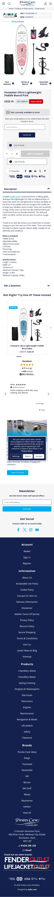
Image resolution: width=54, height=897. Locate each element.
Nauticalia (27, 770)
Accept (39, 456)
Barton (27, 782)
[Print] (35, 171)
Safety (27, 731)
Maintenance (27, 713)
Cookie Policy (27, 589)
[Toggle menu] (3, 3)
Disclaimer (27, 607)
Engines (27, 707)
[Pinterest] (45, 171)
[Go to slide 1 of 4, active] (19, 356)
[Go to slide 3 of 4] (29, 356)
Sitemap (27, 656)
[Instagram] (31, 530)
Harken (27, 806)
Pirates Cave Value (27, 751)
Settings (16, 456)
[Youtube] (37, 530)
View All (27, 812)
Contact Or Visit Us (27, 595)
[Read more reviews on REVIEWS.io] (27, 374)
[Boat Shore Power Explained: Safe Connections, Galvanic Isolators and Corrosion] (27, 431)
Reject (28, 456)
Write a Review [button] (18, 22)
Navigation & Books (27, 719)
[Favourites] (27, 337)
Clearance (27, 737)
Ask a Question (12, 285)
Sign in (27, 557)
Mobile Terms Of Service (27, 614)
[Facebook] (25, 171)
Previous (3, 327)
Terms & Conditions (27, 638)
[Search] (9, 3)
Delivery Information (27, 601)
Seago (27, 757)
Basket (27, 551)
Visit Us (27, 644)
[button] (6, 394)
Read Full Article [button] (17, 472)
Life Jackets (27, 725)
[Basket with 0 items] (50, 3)
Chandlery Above (27, 670)
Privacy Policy (27, 620)
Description (10, 188)
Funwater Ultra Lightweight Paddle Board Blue (27, 347)
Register (27, 563)
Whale (27, 794)
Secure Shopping (27, 632)
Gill (27, 776)
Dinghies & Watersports (27, 689)
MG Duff (27, 788)
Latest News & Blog (27, 650)
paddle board (15, 196)
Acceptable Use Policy (27, 583)
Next (50, 327)
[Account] (45, 3)
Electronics (27, 701)
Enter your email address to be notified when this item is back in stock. (27, 120)
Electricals (27, 695)
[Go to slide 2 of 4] (24, 356)
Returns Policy (27, 626)
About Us (27, 577)
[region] (27, 394)
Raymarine (27, 800)
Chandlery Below (27, 676)
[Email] (30, 171)
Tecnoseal (27, 764)
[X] (40, 171)
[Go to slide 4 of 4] (34, 356)
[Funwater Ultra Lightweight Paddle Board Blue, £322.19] (27, 324)
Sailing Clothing (27, 683)
